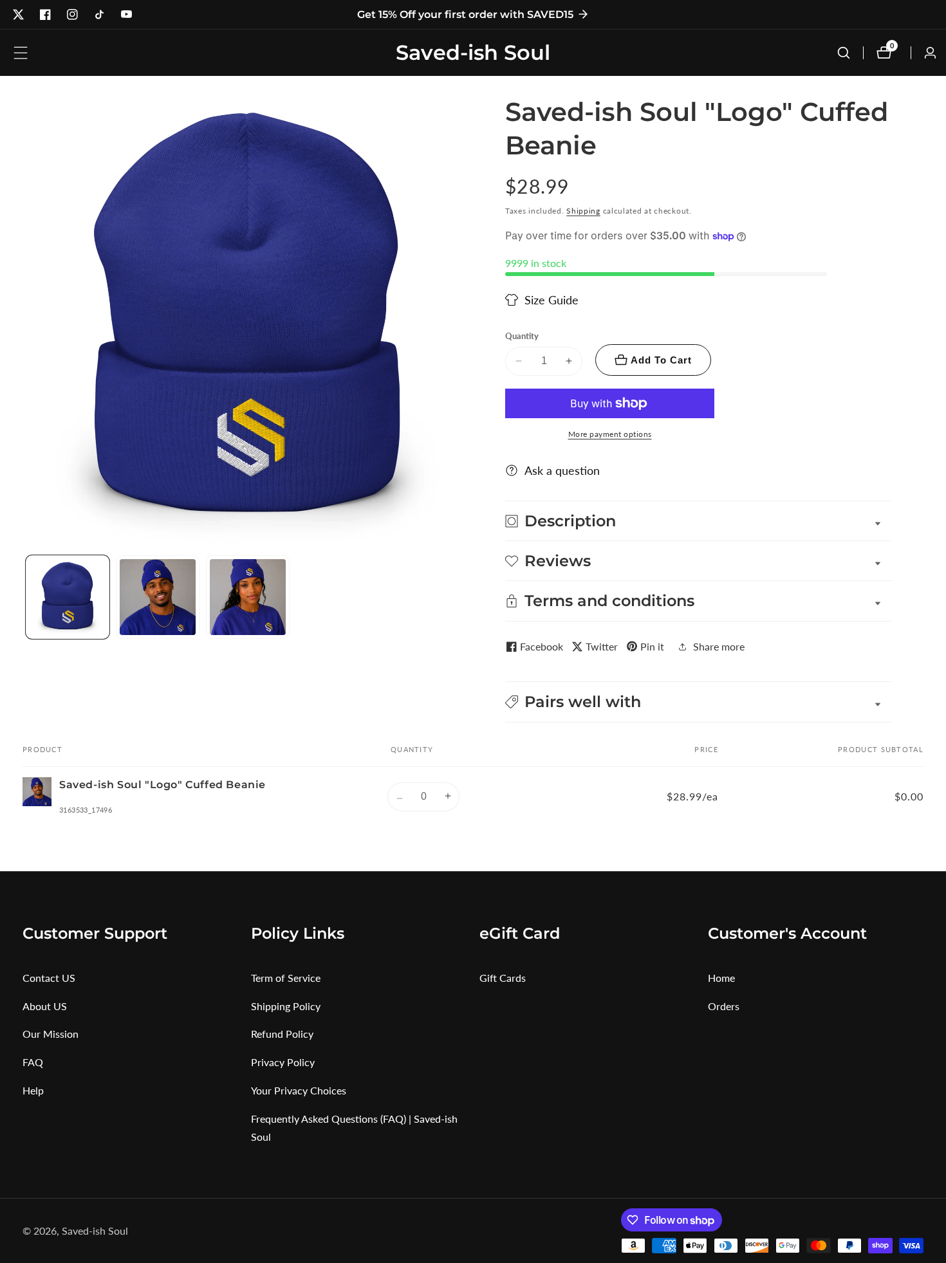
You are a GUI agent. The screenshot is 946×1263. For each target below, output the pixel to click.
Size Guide (551, 300)
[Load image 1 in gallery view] (67, 597)
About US (45, 1006)
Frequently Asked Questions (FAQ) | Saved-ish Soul (354, 1127)
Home (721, 978)
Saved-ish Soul (95, 1231)
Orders (723, 1006)
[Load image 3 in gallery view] (248, 597)
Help (33, 1090)
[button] (698, 701)
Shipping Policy (285, 1006)
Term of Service (285, 978)
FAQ (33, 1062)
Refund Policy (282, 1034)
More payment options (610, 434)
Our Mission (51, 1034)
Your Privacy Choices (298, 1090)
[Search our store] (843, 52)
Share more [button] (719, 646)
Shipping (583, 211)
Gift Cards (502, 978)
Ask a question (562, 470)
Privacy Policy (283, 1062)
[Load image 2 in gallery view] (157, 597)
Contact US (49, 978)
